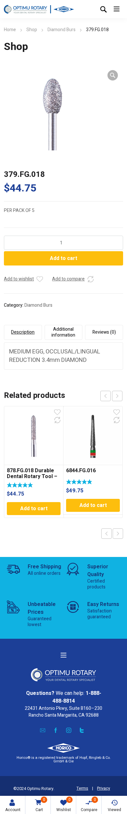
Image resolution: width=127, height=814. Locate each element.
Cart (40, 805)
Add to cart (63, 258)
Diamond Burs (62, 29)
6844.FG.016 (81, 471)
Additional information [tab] (63, 332)
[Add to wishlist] (39, 279)
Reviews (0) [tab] (104, 332)
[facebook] (55, 730)
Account (13, 810)
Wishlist (63, 805)
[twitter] (82, 730)
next (117, 396)
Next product (118, 533)
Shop (31, 29)
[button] (112, 75)
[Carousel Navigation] (111, 396)
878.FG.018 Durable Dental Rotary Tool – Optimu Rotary (32, 476)
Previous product (106, 533)
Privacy (103, 788)
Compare (89, 805)
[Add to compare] (90, 279)
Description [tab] (23, 332)
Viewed (114, 810)
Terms (82, 788)
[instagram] (69, 730)
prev (105, 396)
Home (10, 29)
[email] (42, 730)
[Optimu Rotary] (39, 9)
